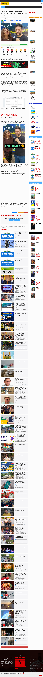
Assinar (8, 0)
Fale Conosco (32, 656)
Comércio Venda (32, 44)
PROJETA (37, 117)
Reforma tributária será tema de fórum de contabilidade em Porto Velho (38, 218)
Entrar (6, 0)
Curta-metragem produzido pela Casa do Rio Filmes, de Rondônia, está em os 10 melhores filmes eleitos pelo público (20, 460)
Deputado (23, 226)
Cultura (16, 567)
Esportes (20, 659)
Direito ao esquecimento (21, 212)
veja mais (40, 17)
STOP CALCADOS (38, 122)
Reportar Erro (25, 212)
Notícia (20, 226)
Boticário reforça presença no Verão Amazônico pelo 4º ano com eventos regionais (38, 196)
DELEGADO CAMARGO (4, 227)
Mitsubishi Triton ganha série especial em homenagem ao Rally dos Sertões (38, 211)
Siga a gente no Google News (14, 20)
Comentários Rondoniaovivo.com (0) (11, 215)
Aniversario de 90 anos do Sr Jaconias (38, 289)
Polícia (16, 297)
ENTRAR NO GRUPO (23, 44)
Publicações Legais (18, 235)
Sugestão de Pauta (15, 212)
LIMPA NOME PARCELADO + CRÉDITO (33, 56)
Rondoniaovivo (5, 226)
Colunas (17, 381)
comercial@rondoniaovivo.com (34, 665)
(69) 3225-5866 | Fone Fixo (33, 658)
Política (16, 400)
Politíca (12, 226)
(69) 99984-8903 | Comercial (34, 661)
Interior (17, 659)
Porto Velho (9, 226)
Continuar (40, 675)
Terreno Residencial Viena (32, 97)
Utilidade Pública (18, 390)
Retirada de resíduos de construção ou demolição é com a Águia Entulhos (38, 203)
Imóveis (32, 94)
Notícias (17, 657)
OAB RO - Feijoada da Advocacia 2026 (38, 244)
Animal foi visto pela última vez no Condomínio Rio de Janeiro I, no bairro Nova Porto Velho (20, 376)
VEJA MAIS (14, 647)
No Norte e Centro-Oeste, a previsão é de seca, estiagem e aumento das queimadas (20, 644)
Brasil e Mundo (17, 438)
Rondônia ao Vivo (16, 226)
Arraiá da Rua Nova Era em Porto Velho (37, 250)
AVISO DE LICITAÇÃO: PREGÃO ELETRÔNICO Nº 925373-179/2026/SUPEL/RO (38, 177)
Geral (16, 244)
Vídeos (17, 668)
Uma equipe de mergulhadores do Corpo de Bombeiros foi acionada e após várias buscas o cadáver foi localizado (20, 635)
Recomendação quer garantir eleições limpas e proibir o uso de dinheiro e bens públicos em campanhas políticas (20, 422)
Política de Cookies (22, 673)
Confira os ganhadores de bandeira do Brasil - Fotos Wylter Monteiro (38, 274)
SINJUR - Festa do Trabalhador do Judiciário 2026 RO (38, 255)
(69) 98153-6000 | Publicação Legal (34, 662)
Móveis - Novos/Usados (33, 34)
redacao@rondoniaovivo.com (34, 664)
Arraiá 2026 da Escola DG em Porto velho (38, 267)
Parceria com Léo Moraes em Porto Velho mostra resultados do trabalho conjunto (20, 543)
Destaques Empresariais (19, 466)
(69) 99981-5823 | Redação (33, 659)
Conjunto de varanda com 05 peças (32, 37)
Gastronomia (17, 586)
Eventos (25, 666)
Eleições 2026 (17, 307)
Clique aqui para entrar (14, 220)
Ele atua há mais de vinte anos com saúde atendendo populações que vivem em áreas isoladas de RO (20, 292)
